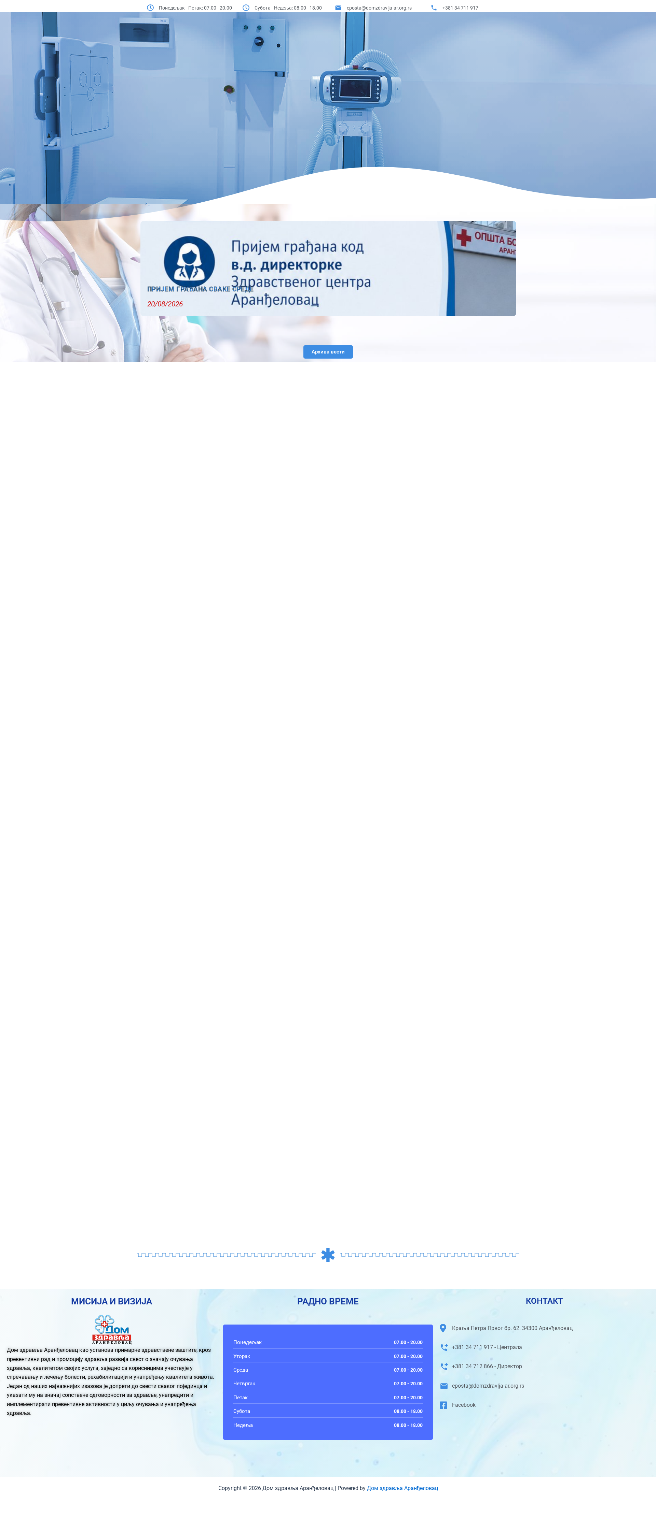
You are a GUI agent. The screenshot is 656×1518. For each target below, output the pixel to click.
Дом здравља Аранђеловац (402, 1488)
